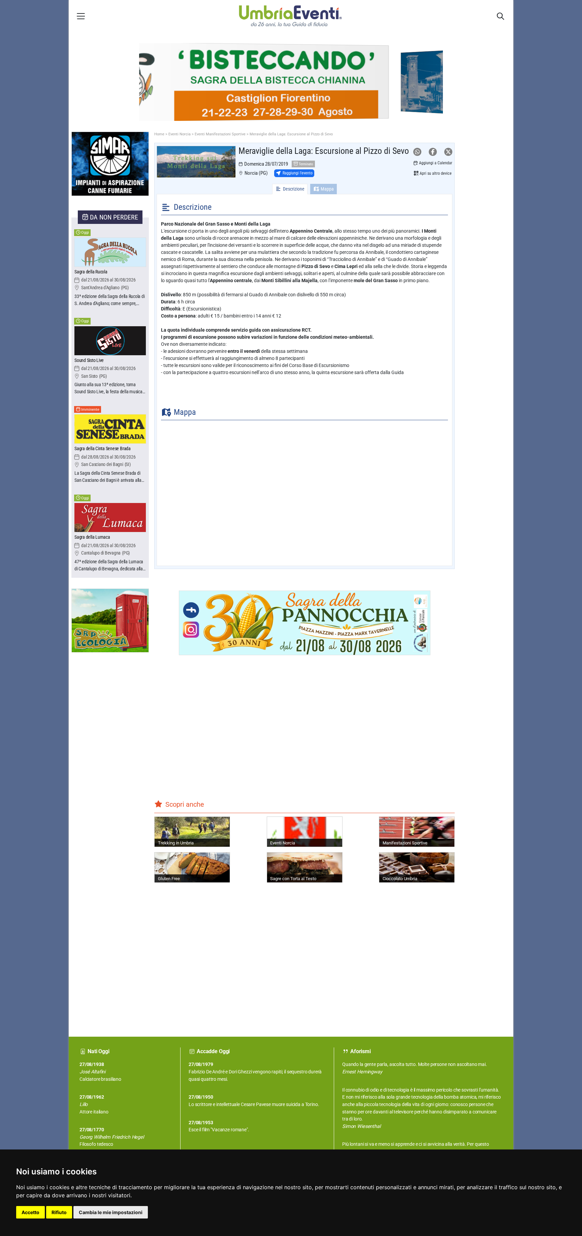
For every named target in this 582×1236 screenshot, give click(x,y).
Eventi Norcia (179, 134)
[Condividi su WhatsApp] (417, 152)
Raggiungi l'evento (298, 173)
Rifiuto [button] (59, 1212)
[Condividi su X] (448, 152)
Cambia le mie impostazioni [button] (110, 1212)
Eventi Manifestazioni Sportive (220, 134)
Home (159, 134)
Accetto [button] (30, 1212)
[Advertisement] (96, 775)
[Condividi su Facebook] (433, 152)
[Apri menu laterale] (81, 16)
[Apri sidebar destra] (500, 16)
